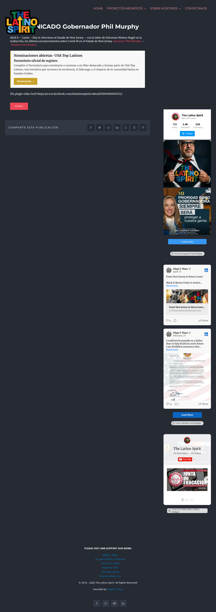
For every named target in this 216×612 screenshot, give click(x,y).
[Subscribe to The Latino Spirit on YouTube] (187, 459)
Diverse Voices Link (110, 576)
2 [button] (187, 500)
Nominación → (25, 81)
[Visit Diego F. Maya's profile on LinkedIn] (169, 270)
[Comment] (174, 321)
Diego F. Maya (110, 554)
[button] (167, 479)
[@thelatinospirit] (175, 116)
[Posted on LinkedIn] (206, 270)
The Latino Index (110, 563)
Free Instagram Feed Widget (188, 254)
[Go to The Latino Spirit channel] (187, 440)
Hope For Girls (110, 567)
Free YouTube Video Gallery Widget (185, 510)
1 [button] (182, 500)
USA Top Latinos (110, 571)
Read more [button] (172, 285)
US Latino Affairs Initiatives (110, 559)
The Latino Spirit (187, 448)
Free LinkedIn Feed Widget (188, 423)
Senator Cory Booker (23, 44)
